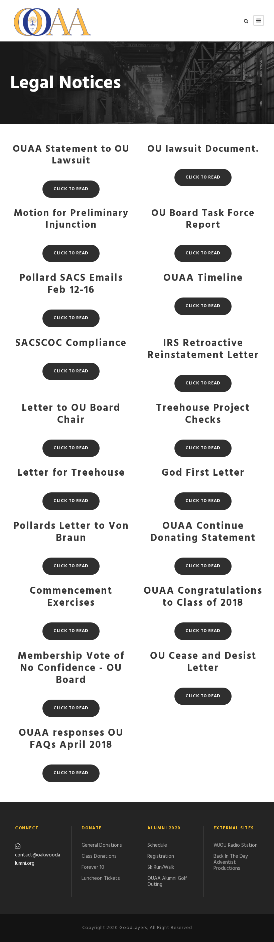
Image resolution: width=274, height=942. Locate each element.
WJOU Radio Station (236, 845)
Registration (160, 856)
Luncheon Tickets (101, 878)
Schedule (157, 845)
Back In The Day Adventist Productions (231, 862)
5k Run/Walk (160, 867)
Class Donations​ (99, 856)
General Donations (102, 845)
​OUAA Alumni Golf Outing (167, 881)
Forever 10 (93, 867)
